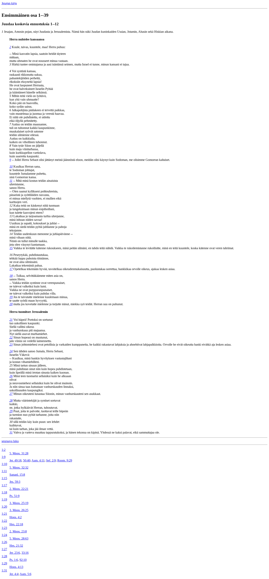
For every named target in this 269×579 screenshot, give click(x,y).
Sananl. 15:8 (17, 474)
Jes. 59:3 (14, 481)
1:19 (4, 499)
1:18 (4, 492)
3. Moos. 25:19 (18, 503)
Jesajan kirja (9, 3)
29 (11, 411)
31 (11, 432)
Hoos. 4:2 (15, 517)
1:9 (4, 457)
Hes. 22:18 (16, 524)
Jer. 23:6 (14, 552)
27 (11, 393)
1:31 (4, 570)
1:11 (4, 471)
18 (11, 275)
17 (11, 269)
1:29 (4, 563)
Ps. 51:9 (14, 496)
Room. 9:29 (64, 460)
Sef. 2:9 (51, 460)
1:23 (4, 528)
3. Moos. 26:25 (18, 510)
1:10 (4, 464)
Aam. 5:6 (25, 574)
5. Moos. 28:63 (18, 538)
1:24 (4, 535)
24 (11, 351)
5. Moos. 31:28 (18, 453)
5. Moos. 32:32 (18, 467)
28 (11, 400)
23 (11, 344)
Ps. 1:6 (13, 559)
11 (10, 180)
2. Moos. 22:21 (18, 488)
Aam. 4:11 (38, 460)
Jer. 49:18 (15, 460)
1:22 (4, 520)
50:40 (26, 460)
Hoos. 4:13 (16, 567)
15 (11, 248)
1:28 (4, 556)
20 (11, 304)
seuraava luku (10, 441)
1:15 (4, 478)
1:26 (4, 542)
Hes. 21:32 (16, 545)
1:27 (4, 549)
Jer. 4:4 (13, 574)
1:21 (4, 513)
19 (11, 297)
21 (11, 319)
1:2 (4, 449)
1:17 (4, 485)
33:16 (25, 552)
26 (11, 376)
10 (11, 166)
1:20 (4, 506)
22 (11, 337)
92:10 (23, 559)
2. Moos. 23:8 (18, 531)
